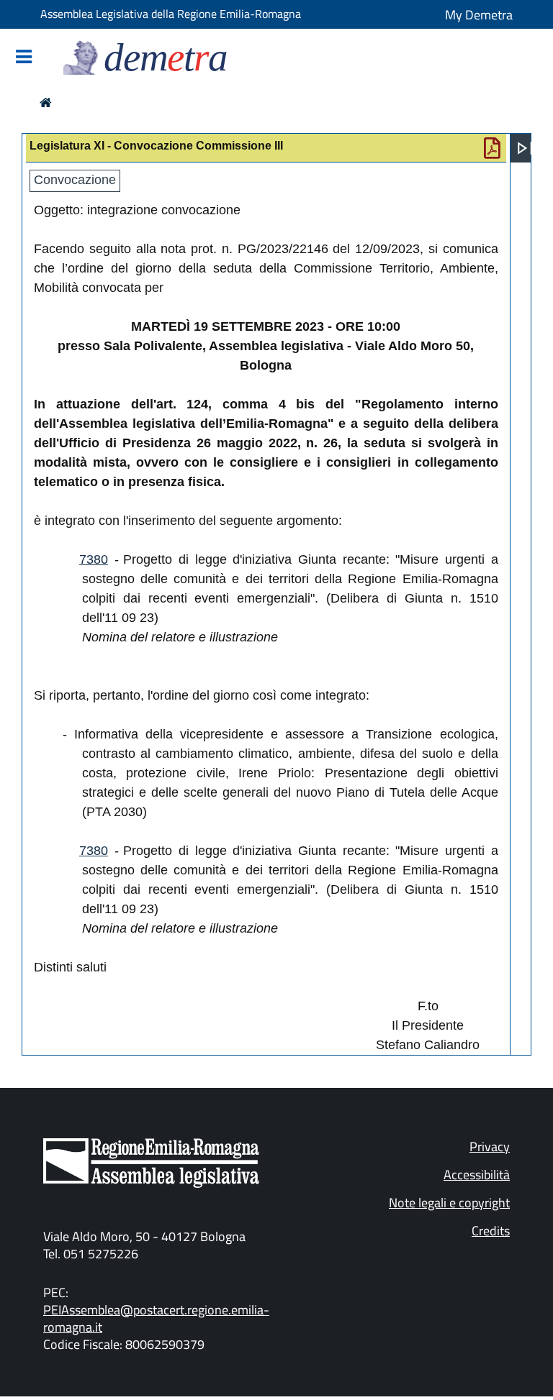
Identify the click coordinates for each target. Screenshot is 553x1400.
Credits (491, 1230)
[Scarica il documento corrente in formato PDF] (492, 152)
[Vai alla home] (46, 102)
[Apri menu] (525, 148)
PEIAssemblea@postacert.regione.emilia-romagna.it (156, 1318)
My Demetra (479, 14)
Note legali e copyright (449, 1202)
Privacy (489, 1146)
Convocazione (75, 180)
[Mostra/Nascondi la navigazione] (24, 57)
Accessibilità (477, 1174)
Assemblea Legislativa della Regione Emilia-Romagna (170, 13)
